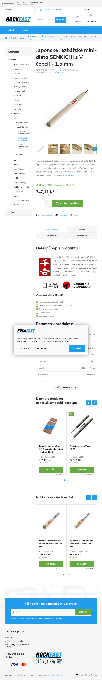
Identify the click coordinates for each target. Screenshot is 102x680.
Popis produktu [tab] (51, 229)
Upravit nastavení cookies (54, 675)
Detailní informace (64, 175)
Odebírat (82, 612)
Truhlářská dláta (22, 122)
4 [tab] (70, 574)
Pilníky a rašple (19, 173)
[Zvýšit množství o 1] (47, 202)
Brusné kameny (19, 169)
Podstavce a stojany (21, 82)
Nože (15, 160)
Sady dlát (19, 154)
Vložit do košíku (69, 203)
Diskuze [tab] (82, 229)
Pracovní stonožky (20, 78)
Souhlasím (77, 348)
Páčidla (16, 178)
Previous (88, 402)
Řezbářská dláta (22, 127)
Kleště (15, 196)
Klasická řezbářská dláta (24, 132)
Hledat (60, 19)
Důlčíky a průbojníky (21, 187)
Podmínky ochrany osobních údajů (18, 645)
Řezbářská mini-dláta (22, 139)
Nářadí (13, 59)
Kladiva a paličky (19, 182)
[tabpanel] (51, 443)
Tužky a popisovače (20, 64)
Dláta (15, 118)
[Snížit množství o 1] (47, 205)
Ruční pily (17, 109)
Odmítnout (42, 348)
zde (66, 341)
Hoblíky (16, 113)
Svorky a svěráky (19, 91)
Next (94, 402)
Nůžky (15, 164)
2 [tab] (66, 480)
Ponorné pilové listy (21, 200)
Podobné (80, 236)
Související (50, 236)
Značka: (60, 72)
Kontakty (8, 10)
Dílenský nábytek (19, 87)
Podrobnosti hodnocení (69, 70)
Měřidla (16, 100)
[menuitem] (12, 30)
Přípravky (17, 104)
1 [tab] (64, 480)
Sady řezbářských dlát (23, 146)
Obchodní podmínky (15, 641)
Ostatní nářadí (18, 205)
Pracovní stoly (18, 73)
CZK (89, 10)
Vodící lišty (17, 96)
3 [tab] (68, 480)
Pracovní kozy (18, 69)
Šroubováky (18, 191)
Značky (13, 212)
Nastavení (24, 348)
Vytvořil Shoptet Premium (88, 675)
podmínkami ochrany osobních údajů (48, 618)
